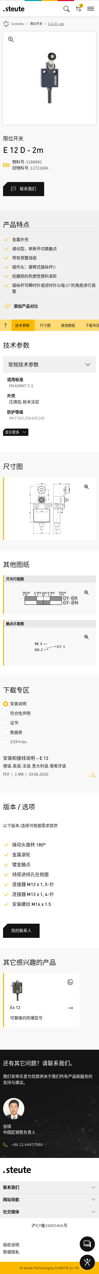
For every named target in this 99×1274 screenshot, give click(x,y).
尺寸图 (45, 325)
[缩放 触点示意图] (50, 647)
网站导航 (11, 1199)
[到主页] (13, 8)
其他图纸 (68, 325)
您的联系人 (21, 930)
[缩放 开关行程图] (50, 598)
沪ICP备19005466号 (49, 1225)
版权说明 (11, 1245)
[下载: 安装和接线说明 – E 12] (93, 774)
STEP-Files (18, 742)
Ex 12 (15, 1007)
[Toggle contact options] (87, 1244)
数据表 (16, 732)
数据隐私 (11, 1252)
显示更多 (12, 432)
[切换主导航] (66, 8)
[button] (49, 364)
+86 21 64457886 (27, 1144)
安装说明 (18, 703)
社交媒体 (11, 1212)
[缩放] (49, 78)
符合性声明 (20, 713)
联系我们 (28, 189)
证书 (14, 723)
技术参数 (22, 325)
